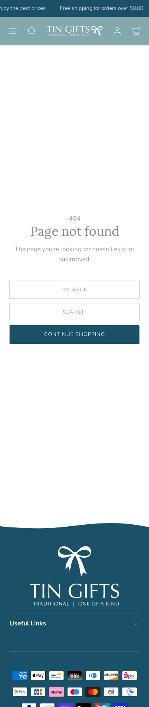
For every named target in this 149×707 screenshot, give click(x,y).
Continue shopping (74, 334)
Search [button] (74, 312)
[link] (117, 31)
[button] (12, 31)
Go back (74, 289)
